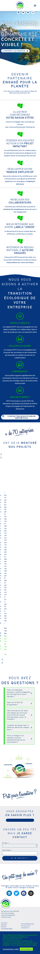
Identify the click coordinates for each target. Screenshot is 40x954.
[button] (35, 5)
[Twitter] (16, 893)
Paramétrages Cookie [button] (11, 949)
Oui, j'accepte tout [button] (26, 949)
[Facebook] (23, 893)
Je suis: (5, 843)
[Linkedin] (9, 893)
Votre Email (7, 850)
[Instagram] (31, 893)
